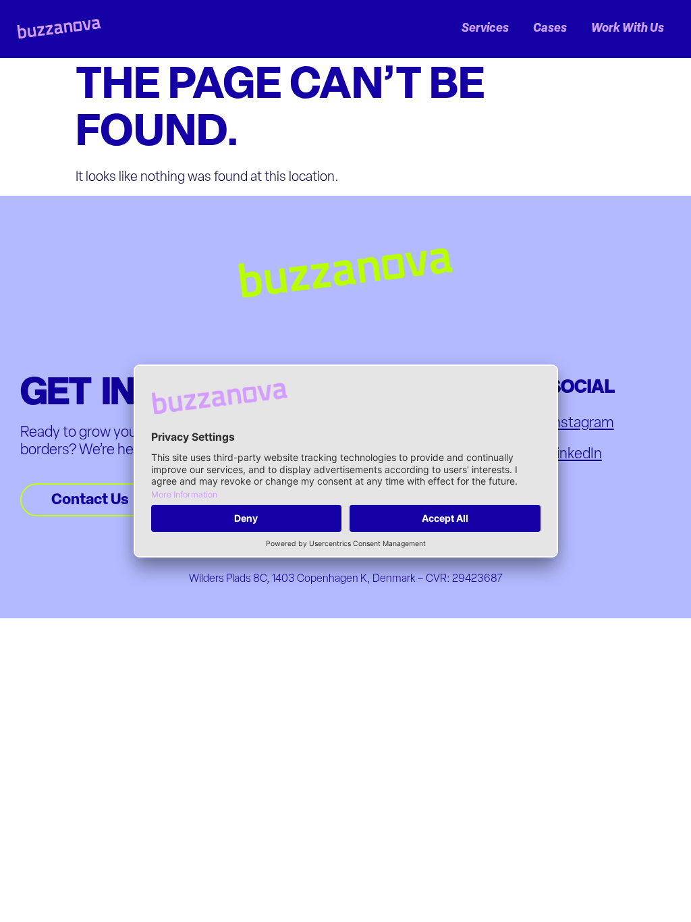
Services (485, 29)
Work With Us (627, 29)
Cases (550, 29)
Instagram (581, 423)
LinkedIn (575, 454)
